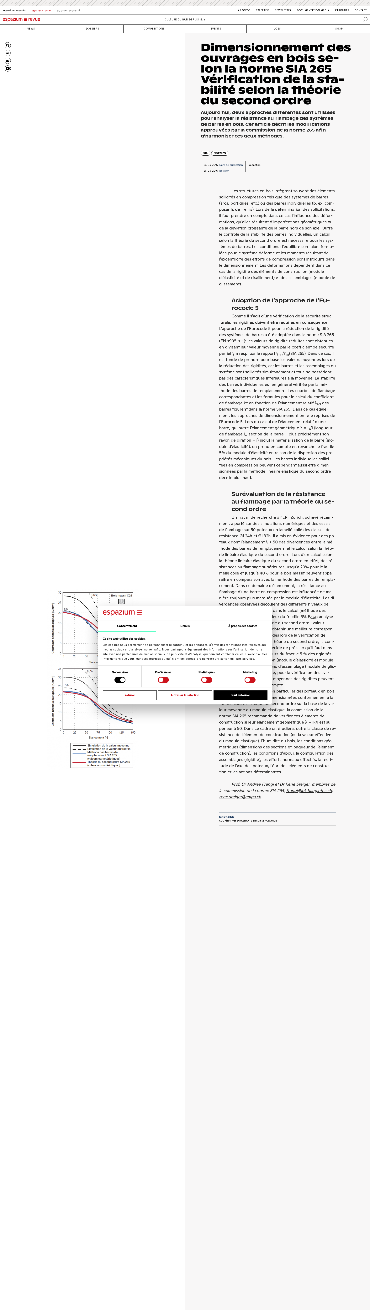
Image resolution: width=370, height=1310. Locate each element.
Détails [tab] (185, 626)
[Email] (8, 61)
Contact (361, 10)
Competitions (154, 28)
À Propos (244, 10)
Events (215, 28)
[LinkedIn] (8, 53)
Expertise (262, 10)
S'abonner (342, 10)
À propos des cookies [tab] (242, 626)
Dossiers (92, 28)
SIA (205, 153)
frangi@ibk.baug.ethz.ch (309, 791)
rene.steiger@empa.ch (240, 797)
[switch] (163, 680)
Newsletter (283, 10)
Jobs (277, 28)
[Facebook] (8, 45)
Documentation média (313, 10)
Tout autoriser (240, 695)
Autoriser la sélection (185, 695)
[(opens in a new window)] (8, 68)
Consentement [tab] (127, 626)
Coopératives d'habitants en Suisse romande (248, 820)
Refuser (129, 695)
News (31, 28)
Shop (339, 28)
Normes (220, 153)
